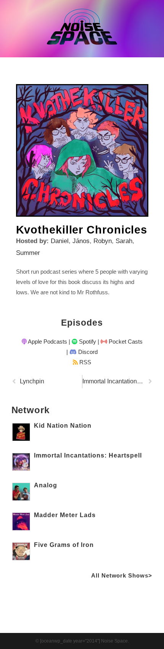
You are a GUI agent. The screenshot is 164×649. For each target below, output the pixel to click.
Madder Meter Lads (65, 515)
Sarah (124, 241)
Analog (45, 485)
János (81, 241)
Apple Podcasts (47, 341)
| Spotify (82, 341)
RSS (84, 362)
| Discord (82, 352)
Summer (28, 252)
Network (30, 410)
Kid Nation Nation (63, 425)
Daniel (60, 241)
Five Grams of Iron (64, 545)
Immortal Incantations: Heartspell (88, 455)
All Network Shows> (121, 575)
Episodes (82, 323)
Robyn (102, 241)
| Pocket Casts (120, 341)
